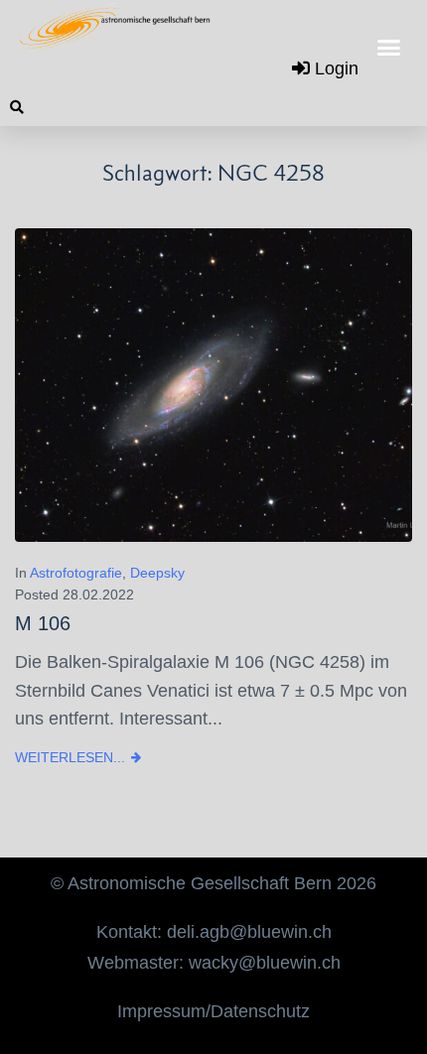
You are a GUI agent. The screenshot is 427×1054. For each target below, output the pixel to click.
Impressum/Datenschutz (213, 1011)
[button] (389, 47)
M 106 (43, 623)
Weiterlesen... (70, 757)
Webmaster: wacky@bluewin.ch (214, 963)
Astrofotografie (76, 573)
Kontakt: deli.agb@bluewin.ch (214, 932)
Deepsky (157, 573)
